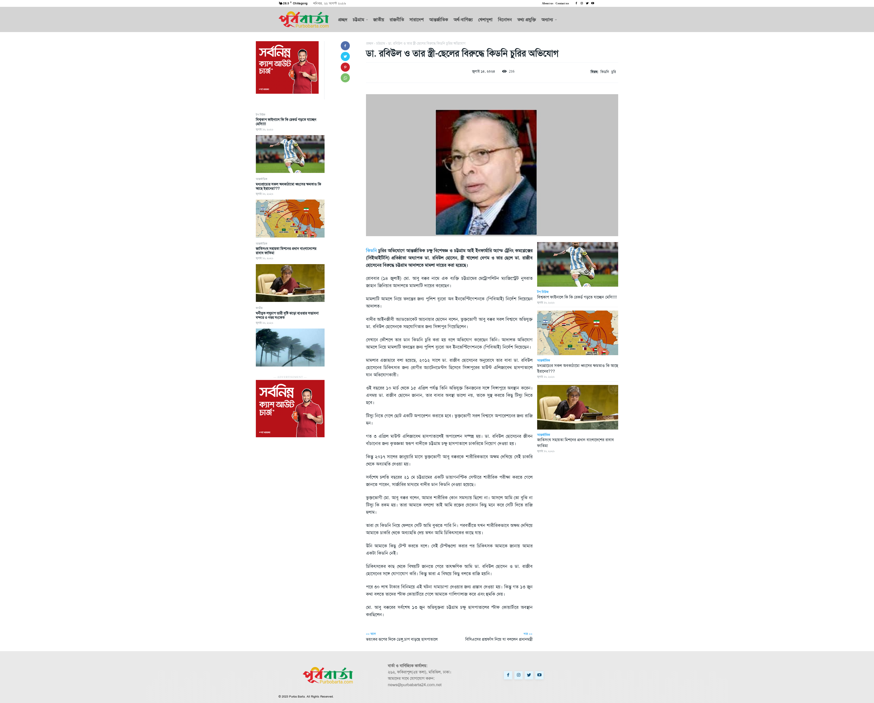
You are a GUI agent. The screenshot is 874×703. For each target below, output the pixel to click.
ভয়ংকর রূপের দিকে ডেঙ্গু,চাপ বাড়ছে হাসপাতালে (402, 639)
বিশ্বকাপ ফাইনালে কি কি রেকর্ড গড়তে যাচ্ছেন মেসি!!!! (286, 121)
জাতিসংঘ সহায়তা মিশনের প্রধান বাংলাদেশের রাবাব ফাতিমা (286, 250)
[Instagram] (581, 3)
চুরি (613, 71)
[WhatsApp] (345, 77)
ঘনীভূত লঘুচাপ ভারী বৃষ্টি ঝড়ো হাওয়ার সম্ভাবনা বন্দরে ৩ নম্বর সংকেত (287, 315)
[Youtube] (592, 3)
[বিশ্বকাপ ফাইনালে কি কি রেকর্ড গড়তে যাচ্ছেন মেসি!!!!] (290, 154)
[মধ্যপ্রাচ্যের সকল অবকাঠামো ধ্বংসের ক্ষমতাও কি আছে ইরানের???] (290, 218)
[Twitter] (587, 3)
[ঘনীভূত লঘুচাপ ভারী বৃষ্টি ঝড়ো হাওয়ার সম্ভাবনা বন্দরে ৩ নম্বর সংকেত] (290, 347)
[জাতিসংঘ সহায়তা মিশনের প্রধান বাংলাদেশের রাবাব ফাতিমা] (290, 283)
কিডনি (604, 71)
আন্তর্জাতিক (261, 179)
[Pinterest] (345, 67)
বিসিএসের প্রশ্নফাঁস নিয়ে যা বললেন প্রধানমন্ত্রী (499, 639)
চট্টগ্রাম (380, 43)
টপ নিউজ (260, 114)
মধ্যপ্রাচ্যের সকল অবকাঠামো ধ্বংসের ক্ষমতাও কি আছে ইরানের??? (288, 186)
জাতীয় (259, 308)
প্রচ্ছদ (369, 43)
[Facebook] (576, 3)
